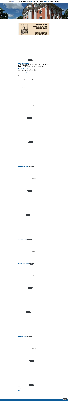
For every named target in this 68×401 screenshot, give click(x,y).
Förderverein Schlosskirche (54, 1)
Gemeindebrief (46, 1)
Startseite (20, 1)
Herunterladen (31, 166)
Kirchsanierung (29, 1)
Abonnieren (64, 399)
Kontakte (41, 1)
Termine (24, 1)
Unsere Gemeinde (35, 1)
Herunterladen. (29, 239)
